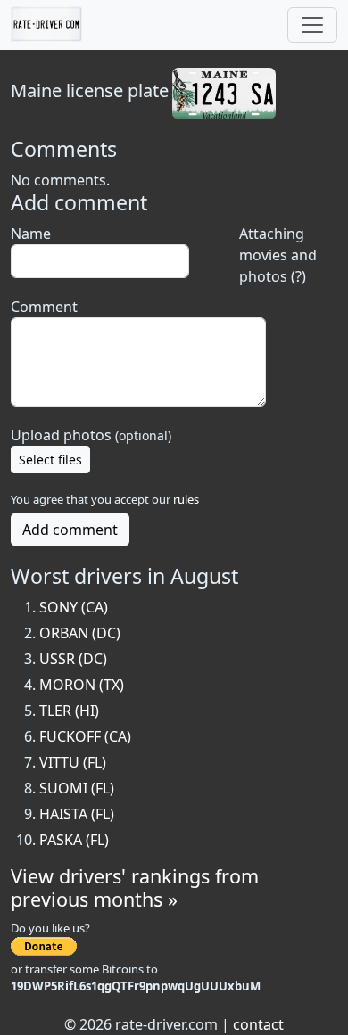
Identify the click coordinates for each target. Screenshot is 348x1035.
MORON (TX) (81, 684)
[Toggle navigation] (312, 25)
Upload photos (91, 435)
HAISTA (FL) (76, 814)
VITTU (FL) (72, 762)
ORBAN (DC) (79, 633)
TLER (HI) (69, 710)
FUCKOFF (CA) (85, 736)
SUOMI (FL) (76, 788)
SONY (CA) (73, 607)
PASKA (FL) (74, 840)
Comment (44, 306)
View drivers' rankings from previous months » (135, 887)
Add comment (70, 529)
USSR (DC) (73, 659)
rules (186, 499)
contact (258, 1024)
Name (31, 233)
